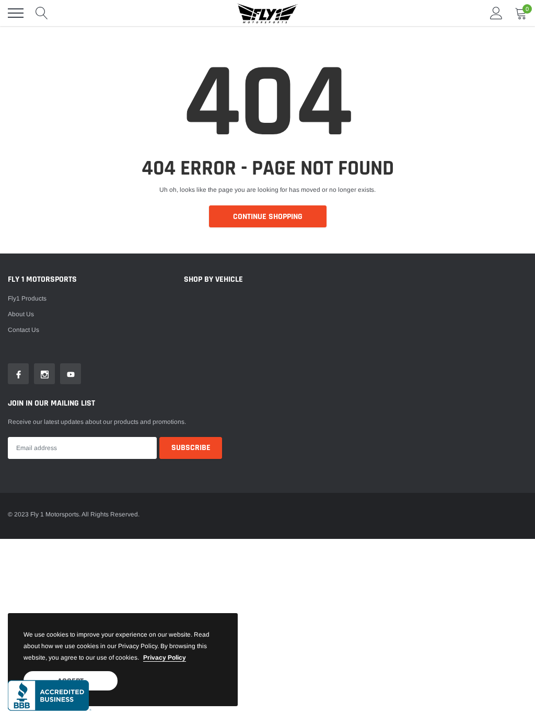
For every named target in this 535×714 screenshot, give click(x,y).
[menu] (16, 13)
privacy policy (164, 657)
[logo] (267, 13)
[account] (496, 13)
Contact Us (23, 329)
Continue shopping (268, 216)
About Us (21, 314)
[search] (42, 13)
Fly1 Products (27, 298)
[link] (18, 373)
